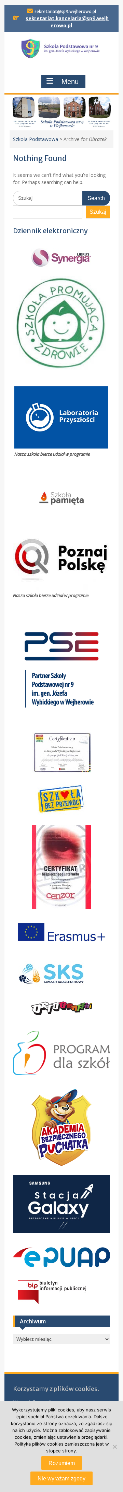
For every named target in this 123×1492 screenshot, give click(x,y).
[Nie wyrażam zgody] (114, 1446)
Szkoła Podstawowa (35, 139)
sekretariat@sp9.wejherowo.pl (65, 11)
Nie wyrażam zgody (61, 1478)
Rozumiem (62, 1463)
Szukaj (98, 212)
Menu (70, 81)
